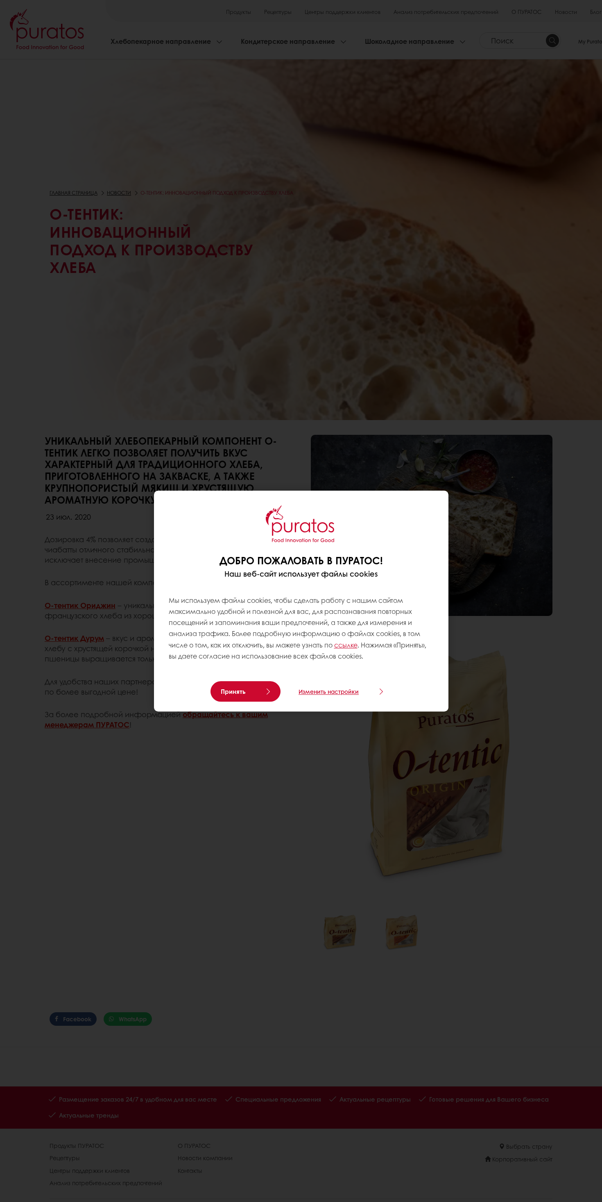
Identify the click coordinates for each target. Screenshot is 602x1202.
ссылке (346, 645)
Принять (233, 691)
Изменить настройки (329, 691)
